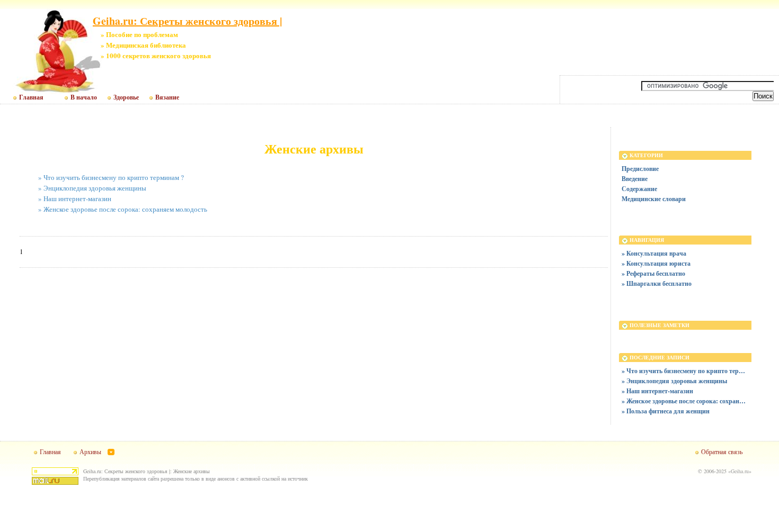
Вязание (167, 97)
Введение (635, 178)
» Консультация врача (654, 253)
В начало (83, 97)
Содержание (639, 188)
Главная (31, 97)
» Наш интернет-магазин (74, 198)
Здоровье (126, 97)
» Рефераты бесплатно (653, 273)
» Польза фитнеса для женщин (666, 410)
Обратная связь (721, 451)
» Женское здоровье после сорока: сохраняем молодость (122, 209)
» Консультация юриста (656, 263)
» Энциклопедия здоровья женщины (92, 188)
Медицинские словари (654, 198)
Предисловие (640, 168)
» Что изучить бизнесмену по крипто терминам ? (111, 177)
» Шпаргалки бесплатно (657, 283)
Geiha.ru (740, 471)
